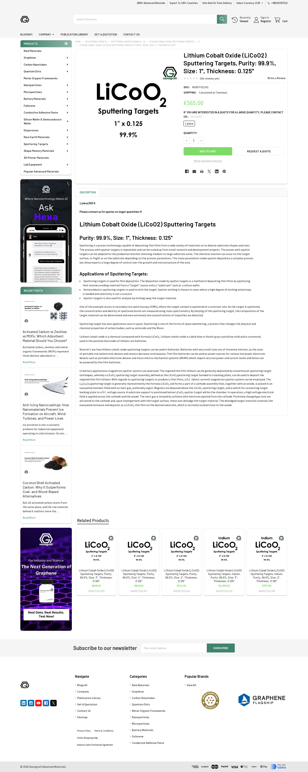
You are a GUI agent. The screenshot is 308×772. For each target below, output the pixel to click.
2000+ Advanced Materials (151, 3)
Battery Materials (35, 98)
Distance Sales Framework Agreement (95, 744)
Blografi (26, 34)
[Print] (202, 171)
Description (88, 192)
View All (191, 685)
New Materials (33, 50)
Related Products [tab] (93, 520)
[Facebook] (187, 171)
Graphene (30, 57)
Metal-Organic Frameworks (41, 78)
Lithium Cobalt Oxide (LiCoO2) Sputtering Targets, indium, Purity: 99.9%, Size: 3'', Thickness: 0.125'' (224, 576)
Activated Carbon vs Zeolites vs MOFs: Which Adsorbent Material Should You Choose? (45, 336)
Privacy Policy (84, 730)
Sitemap (82, 717)
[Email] (194, 171)
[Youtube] (38, 703)
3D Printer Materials (36, 157)
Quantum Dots (32, 71)
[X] (209, 171)
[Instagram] (31, 703)
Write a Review (276, 78)
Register (266, 21)
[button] (210, 700)
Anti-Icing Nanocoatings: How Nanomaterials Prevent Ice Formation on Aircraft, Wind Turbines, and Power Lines (46, 411)
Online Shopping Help (87, 737)
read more (29, 362)
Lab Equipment (33, 164)
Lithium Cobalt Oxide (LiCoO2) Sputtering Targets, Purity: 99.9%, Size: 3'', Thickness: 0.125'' (96, 576)
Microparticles (33, 92)
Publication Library (74, 34)
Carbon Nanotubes (35, 64)
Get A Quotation (105, 34)
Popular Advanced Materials (41, 171)
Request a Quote (259, 151)
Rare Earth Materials (37, 137)
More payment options (208, 160)
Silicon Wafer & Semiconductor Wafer (43, 121)
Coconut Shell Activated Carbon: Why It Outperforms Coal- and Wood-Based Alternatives (44, 489)
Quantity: (191, 133)
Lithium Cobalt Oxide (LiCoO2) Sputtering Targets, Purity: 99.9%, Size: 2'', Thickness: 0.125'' (181, 576)
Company (45, 34)
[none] (128, 102)
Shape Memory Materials (39, 150)
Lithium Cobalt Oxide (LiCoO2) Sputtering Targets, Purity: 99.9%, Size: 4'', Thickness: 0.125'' (138, 576)
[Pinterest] (224, 171)
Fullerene (29, 105)
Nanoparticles (33, 85)
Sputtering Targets (36, 144)
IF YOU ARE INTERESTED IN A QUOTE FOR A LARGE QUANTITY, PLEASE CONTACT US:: (233, 114)
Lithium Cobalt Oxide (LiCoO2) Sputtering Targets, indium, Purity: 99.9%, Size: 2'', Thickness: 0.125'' (266, 576)
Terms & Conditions (103, 730)
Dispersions (31, 130)
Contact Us (131, 34)
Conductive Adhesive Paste (41, 112)
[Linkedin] (217, 171)
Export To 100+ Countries (184, 3)
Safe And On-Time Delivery (217, 3)
